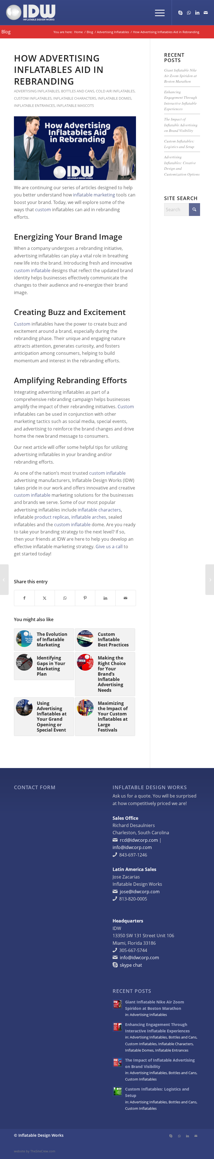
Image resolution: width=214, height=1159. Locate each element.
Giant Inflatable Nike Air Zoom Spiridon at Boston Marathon (180, 75)
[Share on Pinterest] (85, 598)
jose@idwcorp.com (140, 892)
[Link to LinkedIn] (197, 12)
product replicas (52, 517)
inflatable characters (99, 510)
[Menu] (157, 12)
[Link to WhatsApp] (189, 12)
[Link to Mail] (205, 12)
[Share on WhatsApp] (65, 598)
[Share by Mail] (126, 598)
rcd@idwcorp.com (139, 840)
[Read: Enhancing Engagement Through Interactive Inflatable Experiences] (118, 1027)
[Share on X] (45, 598)
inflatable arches (88, 517)
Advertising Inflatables (36, 90)
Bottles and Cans (77, 90)
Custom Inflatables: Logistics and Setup (179, 143)
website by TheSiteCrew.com (34, 1151)
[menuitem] (157, 12)
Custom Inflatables (33, 98)
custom (43, 209)
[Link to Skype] (180, 12)
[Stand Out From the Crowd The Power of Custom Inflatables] (209, 579)
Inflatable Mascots (75, 105)
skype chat (131, 965)
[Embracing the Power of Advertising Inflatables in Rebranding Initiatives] (4, 579)
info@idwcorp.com (132, 847)
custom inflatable (32, 270)
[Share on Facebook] (24, 598)
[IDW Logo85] (30, 12)
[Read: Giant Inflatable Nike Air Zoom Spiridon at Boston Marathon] (118, 1004)
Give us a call (109, 546)
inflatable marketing (94, 195)
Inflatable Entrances (34, 105)
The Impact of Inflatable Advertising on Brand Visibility (181, 124)
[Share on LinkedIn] (105, 598)
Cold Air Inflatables (115, 90)
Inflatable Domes (114, 98)
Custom (22, 324)
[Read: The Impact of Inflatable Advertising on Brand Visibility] (118, 1062)
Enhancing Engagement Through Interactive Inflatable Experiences (180, 100)
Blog (6, 32)
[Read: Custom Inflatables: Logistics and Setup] (118, 1091)
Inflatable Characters (74, 98)
